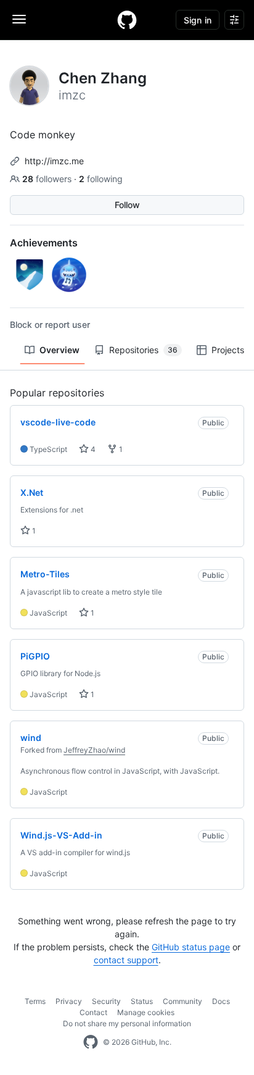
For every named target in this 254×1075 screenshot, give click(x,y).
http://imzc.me (54, 161)
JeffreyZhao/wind (94, 750)
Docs (221, 1001)
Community (182, 1001)
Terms (35, 1001)
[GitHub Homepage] (90, 1042)
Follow (127, 204)
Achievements (44, 242)
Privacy (68, 1001)
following (101, 179)
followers (48, 179)
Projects (227, 350)
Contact (93, 1012)
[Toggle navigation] (19, 19)
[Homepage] (127, 20)
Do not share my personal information (127, 1023)
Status (142, 1001)
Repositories (143, 350)
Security (106, 1001)
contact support (126, 960)
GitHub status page (191, 947)
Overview (59, 350)
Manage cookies (145, 1012)
